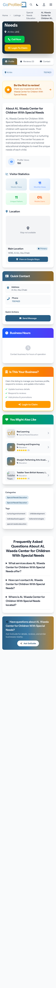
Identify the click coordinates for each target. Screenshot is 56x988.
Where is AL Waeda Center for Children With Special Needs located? (25, 601)
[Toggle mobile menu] (51, 4)
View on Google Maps (29, 259)
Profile (11, 61)
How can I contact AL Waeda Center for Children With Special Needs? (25, 584)
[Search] (31, 4)
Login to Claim (30, 404)
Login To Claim (19, 47)
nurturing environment (16, 513)
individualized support (16, 519)
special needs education (16, 524)
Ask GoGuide (30, 643)
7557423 (47, 72)
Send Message (30, 318)
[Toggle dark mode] (37, 4)
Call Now (16, 39)
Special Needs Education (17, 497)
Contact (46, 61)
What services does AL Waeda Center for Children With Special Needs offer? (25, 567)
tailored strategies (36, 519)
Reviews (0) (28, 61)
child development (37, 513)
